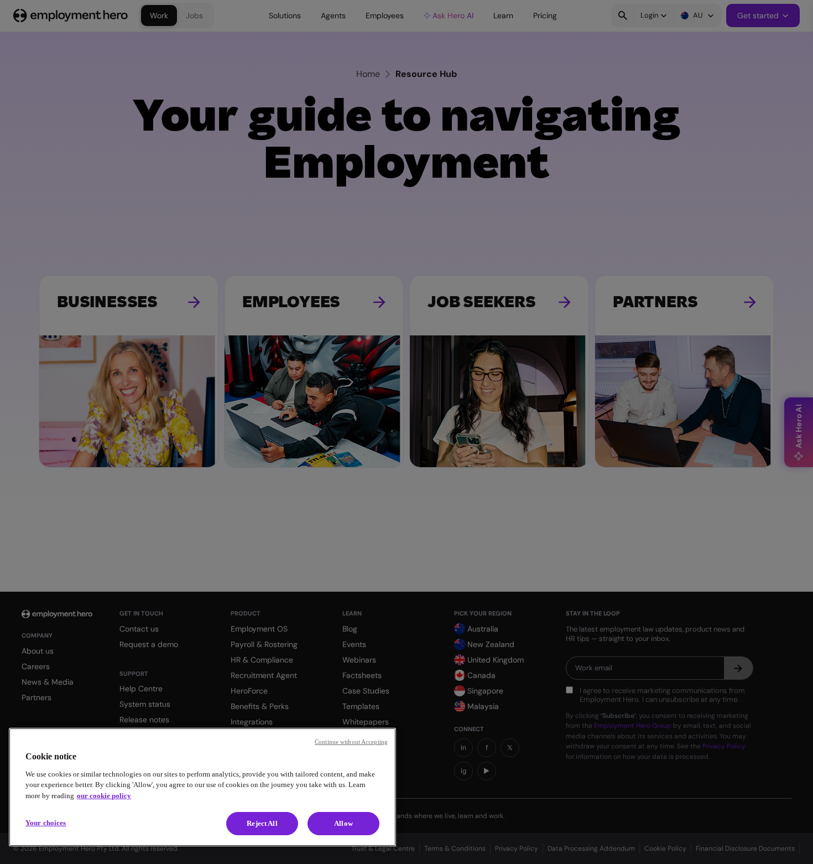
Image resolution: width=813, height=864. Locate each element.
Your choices (45, 823)
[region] (202, 787)
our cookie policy (104, 795)
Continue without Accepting (351, 741)
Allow (343, 823)
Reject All (262, 823)
